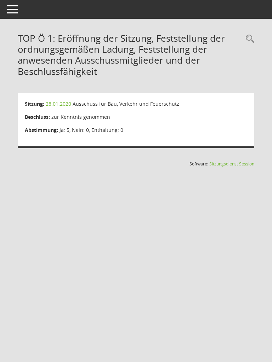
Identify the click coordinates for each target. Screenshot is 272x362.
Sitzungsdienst (231, 164)
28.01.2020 (58, 103)
